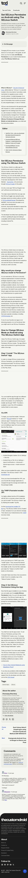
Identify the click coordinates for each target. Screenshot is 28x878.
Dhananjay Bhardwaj (11, 32)
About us (3, 842)
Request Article (5, 847)
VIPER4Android (5, 316)
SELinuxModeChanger (9, 200)
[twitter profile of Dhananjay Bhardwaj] (9, 719)
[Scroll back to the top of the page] (25, 871)
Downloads (16, 10)
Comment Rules (5, 855)
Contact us (4, 845)
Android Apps (5, 684)
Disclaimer (4, 853)
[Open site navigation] (25, 3)
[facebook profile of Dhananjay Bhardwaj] (6, 719)
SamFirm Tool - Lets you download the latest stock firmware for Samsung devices (15, 135)
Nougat (9, 418)
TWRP (24, 513)
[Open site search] (21, 3)
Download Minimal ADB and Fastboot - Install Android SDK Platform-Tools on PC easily (13, 141)
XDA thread (11, 677)
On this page (8, 44)
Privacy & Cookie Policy (7, 850)
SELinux (13, 684)
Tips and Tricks (6, 10)
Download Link (5, 474)
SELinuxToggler (10, 184)
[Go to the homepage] (4, 3)
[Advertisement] (14, 73)
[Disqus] (14, 789)
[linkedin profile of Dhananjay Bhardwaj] (13, 719)
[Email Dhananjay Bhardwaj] (3, 719)
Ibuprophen (10, 182)
